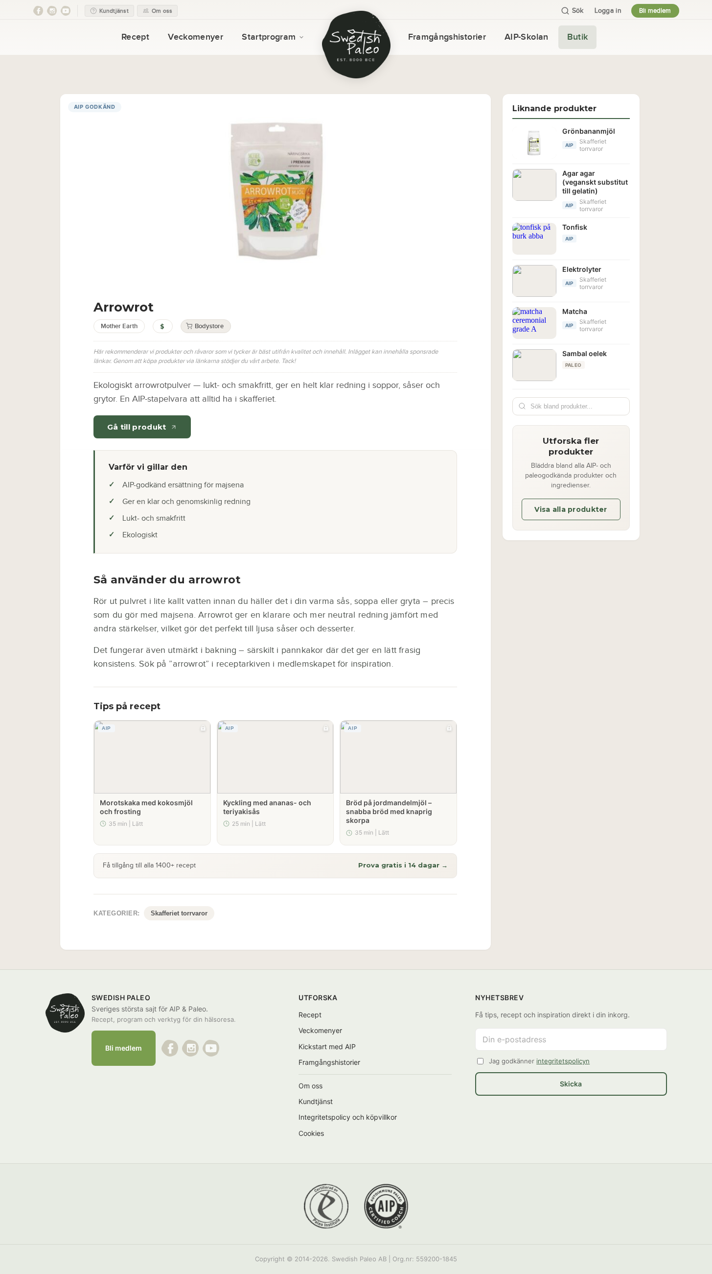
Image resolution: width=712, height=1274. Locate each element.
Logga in (608, 11)
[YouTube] (65, 11)
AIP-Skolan (527, 37)
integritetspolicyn (563, 1061)
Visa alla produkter (570, 509)
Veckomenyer (195, 37)
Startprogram (269, 37)
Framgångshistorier (447, 37)
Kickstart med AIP (327, 1046)
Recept (135, 37)
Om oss (310, 1086)
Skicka (571, 1084)
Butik (577, 37)
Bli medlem (655, 11)
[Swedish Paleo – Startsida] (356, 44)
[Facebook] (38, 11)
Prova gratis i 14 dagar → (403, 865)
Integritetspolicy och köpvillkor (348, 1117)
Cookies (311, 1133)
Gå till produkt (136, 427)
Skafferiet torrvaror (179, 913)
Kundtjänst (316, 1101)
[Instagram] (52, 11)
